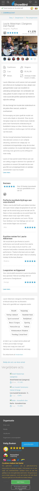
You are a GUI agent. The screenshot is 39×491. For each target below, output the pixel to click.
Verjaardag (24, 311)
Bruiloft (13, 311)
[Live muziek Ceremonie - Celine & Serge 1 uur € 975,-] (20, 389)
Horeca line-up (15, 327)
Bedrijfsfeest (27, 319)
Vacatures (6, 433)
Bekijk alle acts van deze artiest (14, 362)
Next (34, 46)
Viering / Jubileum (12, 315)
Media (5, 429)
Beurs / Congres (14, 323)
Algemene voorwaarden (11, 438)
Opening (27, 323)
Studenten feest (27, 315)
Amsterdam (19, 355)
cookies (16, 466)
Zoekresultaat (9, 13)
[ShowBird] (19, 3)
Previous (5, 46)
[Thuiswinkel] (36, 8)
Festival (26, 327)
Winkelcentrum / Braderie (19, 331)
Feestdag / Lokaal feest (19, 335)
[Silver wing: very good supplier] (4, 32)
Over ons (6, 425)
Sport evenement (13, 319)
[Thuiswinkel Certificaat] (11, 455)
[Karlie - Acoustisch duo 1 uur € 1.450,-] (20, 400)
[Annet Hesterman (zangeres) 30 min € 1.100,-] (20, 376)
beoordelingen (16, 451)
